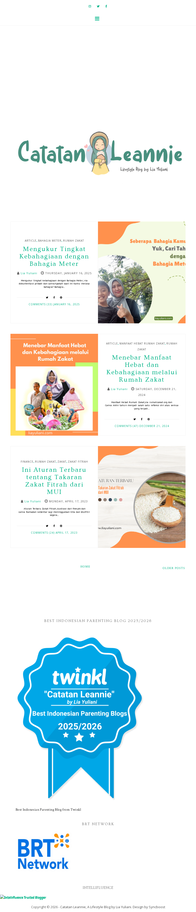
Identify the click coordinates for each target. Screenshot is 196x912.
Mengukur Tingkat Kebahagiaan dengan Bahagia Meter (54, 256)
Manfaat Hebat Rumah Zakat (142, 343)
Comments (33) (41, 304)
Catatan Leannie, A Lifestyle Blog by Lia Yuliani (95, 907)
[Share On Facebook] (54, 297)
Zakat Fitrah (78, 461)
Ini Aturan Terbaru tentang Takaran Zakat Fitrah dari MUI (54, 481)
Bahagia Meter (50, 240)
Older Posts (174, 568)
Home (85, 567)
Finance (27, 461)
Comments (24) (43, 532)
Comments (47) (127, 426)
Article (30, 240)
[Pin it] (61, 297)
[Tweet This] (47, 297)
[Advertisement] (98, 81)
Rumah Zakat (73, 240)
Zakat (61, 461)
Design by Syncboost (149, 907)
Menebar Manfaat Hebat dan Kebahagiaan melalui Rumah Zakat (141, 368)
